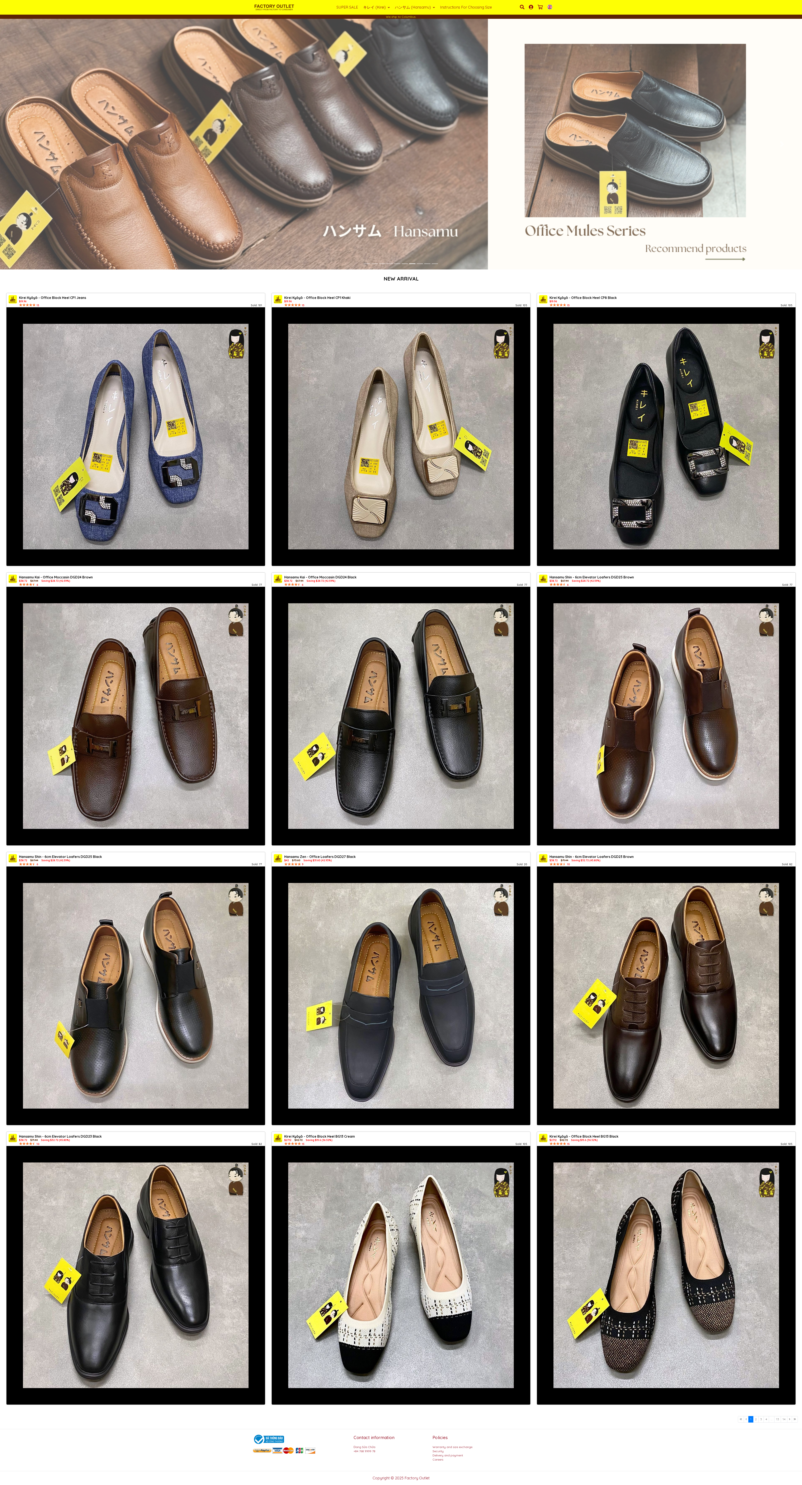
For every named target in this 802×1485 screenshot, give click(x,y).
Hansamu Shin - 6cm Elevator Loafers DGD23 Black (60, 1136)
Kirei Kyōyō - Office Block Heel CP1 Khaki (317, 298)
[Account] (531, 7)
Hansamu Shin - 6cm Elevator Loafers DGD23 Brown (591, 857)
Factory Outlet (417, 1478)
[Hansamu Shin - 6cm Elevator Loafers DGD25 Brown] (666, 716)
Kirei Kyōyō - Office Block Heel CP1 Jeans (52, 298)
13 (777, 1419)
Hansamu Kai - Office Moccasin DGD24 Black (320, 577)
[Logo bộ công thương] (268, 1439)
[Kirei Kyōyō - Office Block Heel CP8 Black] (666, 436)
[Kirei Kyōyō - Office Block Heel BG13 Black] (666, 1275)
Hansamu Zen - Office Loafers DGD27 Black (320, 857)
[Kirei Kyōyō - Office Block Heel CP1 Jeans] (135, 436)
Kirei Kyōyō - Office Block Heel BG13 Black (583, 1136)
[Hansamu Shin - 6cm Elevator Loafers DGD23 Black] (135, 1275)
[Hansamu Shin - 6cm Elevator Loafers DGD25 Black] (135, 995)
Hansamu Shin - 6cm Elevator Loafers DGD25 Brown (591, 577)
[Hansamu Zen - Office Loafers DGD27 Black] (401, 995)
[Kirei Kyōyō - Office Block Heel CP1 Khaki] (401, 436)
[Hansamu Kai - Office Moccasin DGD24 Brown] (135, 716)
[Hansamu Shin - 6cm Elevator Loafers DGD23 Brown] (666, 995)
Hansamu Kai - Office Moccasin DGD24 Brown (56, 577)
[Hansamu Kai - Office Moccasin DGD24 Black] (401, 716)
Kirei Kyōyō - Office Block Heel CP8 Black (583, 298)
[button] (20, 144)
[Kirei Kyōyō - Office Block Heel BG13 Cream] (401, 1275)
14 (784, 1419)
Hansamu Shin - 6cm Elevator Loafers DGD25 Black (60, 857)
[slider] (27, 305)
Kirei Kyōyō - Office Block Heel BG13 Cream (319, 1136)
